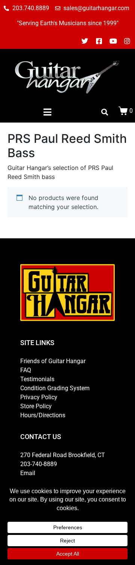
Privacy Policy (38, 397)
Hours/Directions (42, 415)
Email (27, 473)
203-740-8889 (38, 464)
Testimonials (37, 379)
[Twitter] (85, 41)
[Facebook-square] (99, 41)
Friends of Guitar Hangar (53, 361)
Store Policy (36, 406)
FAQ (25, 370)
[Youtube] (113, 41)
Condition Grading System (55, 388)
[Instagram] (127, 41)
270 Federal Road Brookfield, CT (62, 455)
